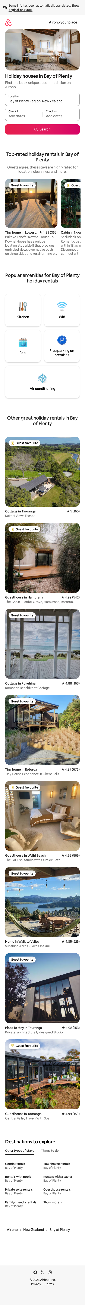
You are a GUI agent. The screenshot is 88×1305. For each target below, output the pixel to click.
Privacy (36, 1284)
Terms (49, 1284)
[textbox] (24, 116)
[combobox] (42, 101)
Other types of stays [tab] (19, 1151)
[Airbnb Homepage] (8, 22)
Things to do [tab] (50, 1151)
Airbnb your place (63, 22)
